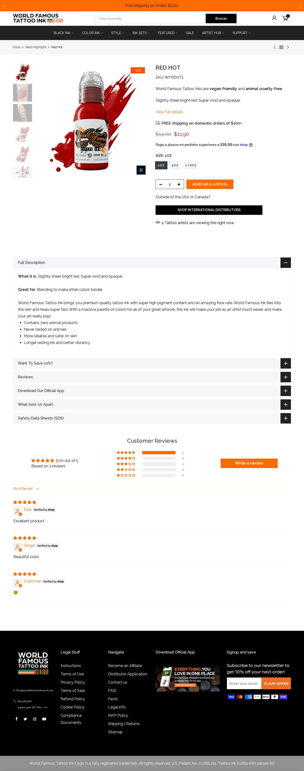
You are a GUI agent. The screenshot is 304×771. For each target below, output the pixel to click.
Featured (166, 33)
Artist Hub (211, 33)
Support (240, 33)
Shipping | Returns (124, 723)
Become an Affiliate (125, 665)
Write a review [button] (249, 463)
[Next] (140, 120)
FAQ (112, 690)
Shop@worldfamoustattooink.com (34, 690)
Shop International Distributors (209, 210)
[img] (24, 502)
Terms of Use (72, 674)
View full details (169, 112)
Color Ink (91, 33)
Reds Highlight (35, 47)
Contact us (117, 682)
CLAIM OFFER (276, 683)
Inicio (16, 47)
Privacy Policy (73, 682)
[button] (126, 452)
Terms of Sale (73, 690)
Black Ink (62, 33)
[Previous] (42, 120)
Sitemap (115, 732)
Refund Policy (73, 699)
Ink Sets (140, 33)
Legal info (117, 707)
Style (116, 33)
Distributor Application (127, 674)
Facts (113, 699)
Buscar (221, 18)
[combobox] (150, 18)
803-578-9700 (25, 701)
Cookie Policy (72, 707)
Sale (190, 33)
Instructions (71, 665)
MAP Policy (118, 715)
